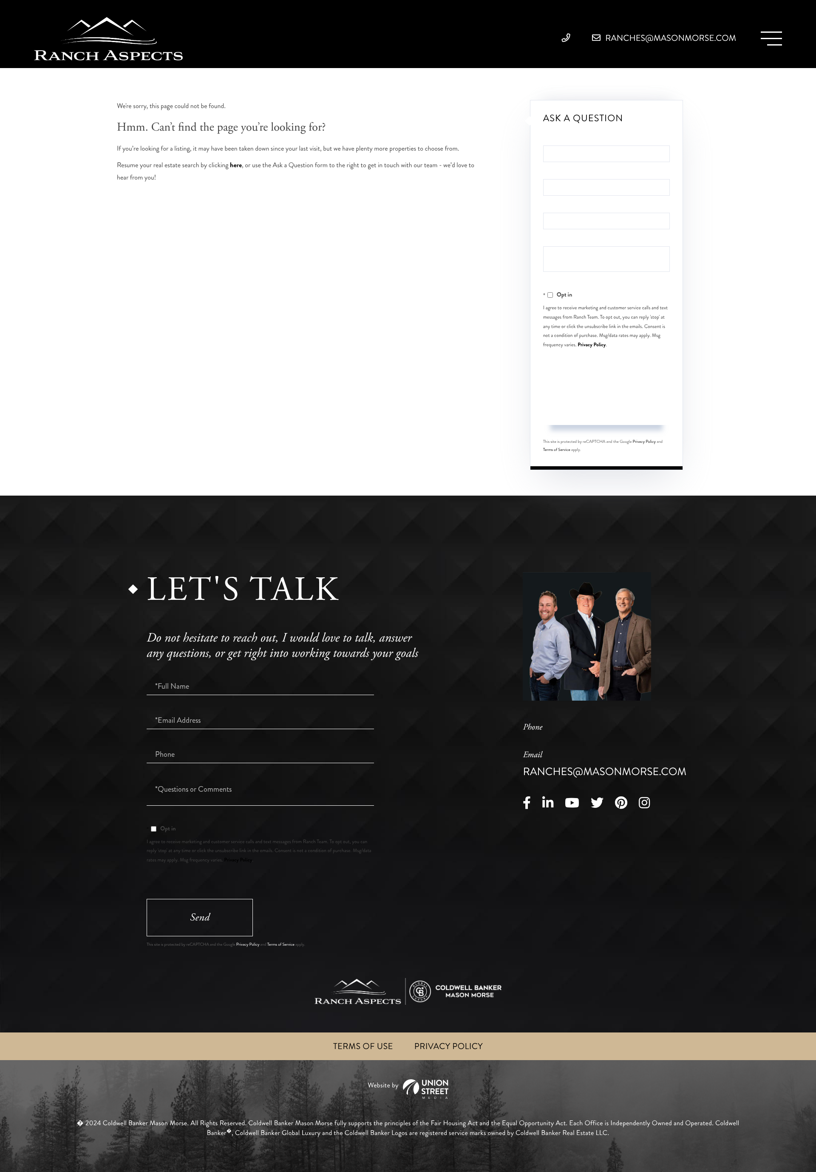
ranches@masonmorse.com (670, 38)
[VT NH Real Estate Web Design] (408, 1089)
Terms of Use (363, 1046)
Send (606, 408)
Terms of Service (556, 450)
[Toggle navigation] (771, 38)
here (236, 165)
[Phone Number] (568, 38)
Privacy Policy (592, 344)
